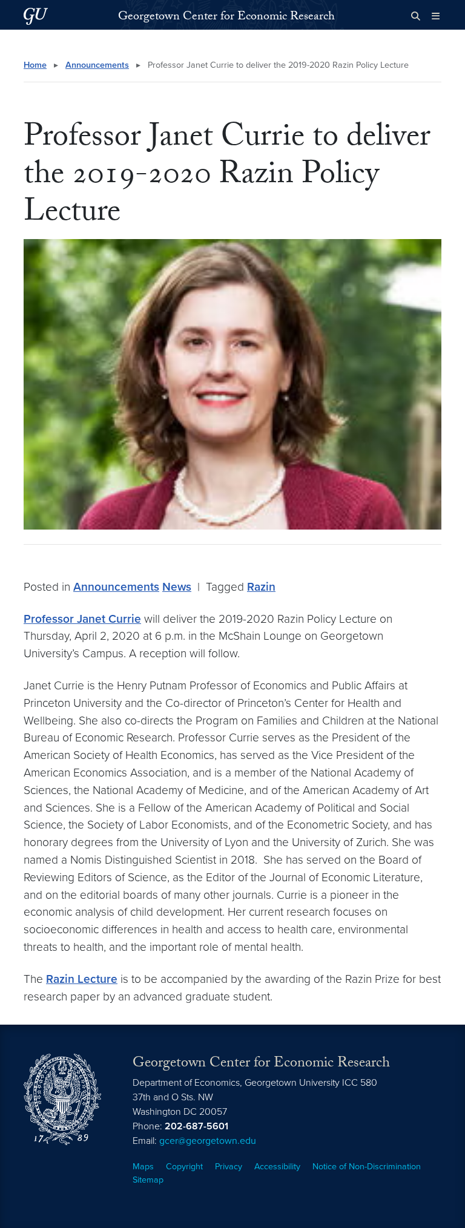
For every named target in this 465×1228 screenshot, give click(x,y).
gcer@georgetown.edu (207, 1141)
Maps (143, 1166)
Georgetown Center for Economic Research (226, 17)
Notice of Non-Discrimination (366, 1166)
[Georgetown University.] (36, 16)
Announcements (97, 65)
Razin (261, 587)
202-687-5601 (196, 1126)
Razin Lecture (81, 979)
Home (35, 65)
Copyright (184, 1166)
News (176, 587)
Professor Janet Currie (82, 619)
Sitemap (148, 1180)
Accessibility (277, 1166)
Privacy (228, 1166)
